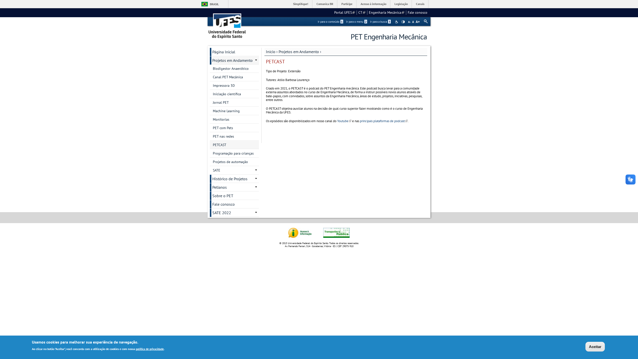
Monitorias (221, 119)
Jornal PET (221, 102)
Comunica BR (325, 4)
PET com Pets (223, 128)
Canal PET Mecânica (228, 77)
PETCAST (219, 145)
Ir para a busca (380, 21)
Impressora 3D (224, 85)
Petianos (219, 187)
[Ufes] (227, 24)
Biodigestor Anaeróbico (231, 68)
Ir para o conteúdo (330, 21)
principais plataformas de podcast (384, 121)
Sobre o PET (222, 195)
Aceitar (595, 347)
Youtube (344, 121)
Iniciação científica (227, 94)
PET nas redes (223, 136)
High (403, 22)
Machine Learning (226, 111)
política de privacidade (150, 349)
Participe (346, 4)
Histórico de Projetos (229, 178)
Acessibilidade (397, 21)
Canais (420, 4)
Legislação (401, 4)
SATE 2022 (221, 212)
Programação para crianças (233, 153)
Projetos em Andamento (299, 51)
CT (361, 12)
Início (270, 51)
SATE (216, 170)
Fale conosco (417, 12)
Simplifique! (300, 4)
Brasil (214, 4)
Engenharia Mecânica (386, 12)
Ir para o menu (356, 21)
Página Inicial (223, 51)
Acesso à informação (373, 4)
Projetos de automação (230, 162)
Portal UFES (344, 12)
